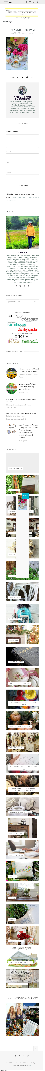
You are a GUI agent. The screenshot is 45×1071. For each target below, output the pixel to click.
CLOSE (25, 496)
